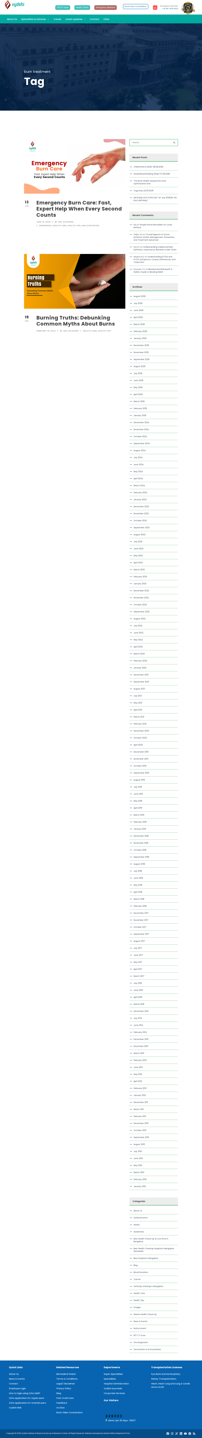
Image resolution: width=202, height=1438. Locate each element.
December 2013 (141, 1039)
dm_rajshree (66, 222)
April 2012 (138, 1081)
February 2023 (140, 576)
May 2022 (138, 639)
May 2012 (138, 1074)
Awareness (45, 225)
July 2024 (138, 457)
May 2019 (138, 801)
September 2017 (141, 934)
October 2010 (140, 1130)
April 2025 (138, 394)
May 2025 (138, 387)
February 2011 (140, 1116)
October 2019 (140, 765)
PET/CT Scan (63, 7)
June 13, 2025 (43, 222)
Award (136, 1224)
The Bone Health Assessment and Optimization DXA (150, 182)
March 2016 (139, 1004)
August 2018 (139, 864)
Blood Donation (141, 1272)
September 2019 (141, 772)
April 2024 (138, 478)
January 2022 (140, 667)
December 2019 (141, 751)
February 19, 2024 (46, 331)
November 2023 (141, 513)
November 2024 (141, 429)
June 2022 (138, 632)
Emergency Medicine (105, 7)
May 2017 (138, 962)
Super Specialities (113, 1374)
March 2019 (139, 815)
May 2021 (138, 702)
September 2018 (141, 857)
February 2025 (140, 408)
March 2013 (139, 1053)
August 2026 (140, 296)
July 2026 (138, 303)
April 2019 (138, 808)
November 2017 (141, 920)
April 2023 (138, 562)
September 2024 (142, 443)
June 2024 (139, 464)
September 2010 (141, 1137)
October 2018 (140, 850)
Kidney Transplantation (163, 1378)
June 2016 (138, 990)
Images (137, 1307)
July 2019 (138, 787)
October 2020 (140, 737)
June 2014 (138, 1025)
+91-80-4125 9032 (170, 8)
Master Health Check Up (145, 1314)
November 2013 (141, 1046)
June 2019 (138, 794)
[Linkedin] (181, 1433)
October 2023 (140, 520)
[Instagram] (172, 1433)
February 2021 (140, 723)
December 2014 (141, 1011)
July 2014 (138, 1018)
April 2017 (138, 969)
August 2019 (139, 780)
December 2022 (141, 590)
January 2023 (140, 583)
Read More (34, 239)
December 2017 (141, 913)
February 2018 (140, 906)
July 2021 (138, 695)
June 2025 (138, 380)
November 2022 (141, 597)
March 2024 (139, 485)
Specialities (110, 1378)
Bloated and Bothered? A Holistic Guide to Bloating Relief (153, 270)
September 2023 (142, 527)
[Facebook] (167, 1433)
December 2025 (141, 345)
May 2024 (138, 471)
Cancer (137, 1279)
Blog (136, 1265)
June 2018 (138, 878)
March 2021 (139, 716)
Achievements (141, 1217)
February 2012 (140, 1088)
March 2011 (139, 1109)
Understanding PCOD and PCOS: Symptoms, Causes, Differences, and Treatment (154, 259)
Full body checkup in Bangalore (148, 1286)
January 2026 (140, 338)
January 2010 (140, 1186)
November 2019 (141, 758)
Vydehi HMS (15, 1407)
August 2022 (139, 618)
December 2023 (141, 506)
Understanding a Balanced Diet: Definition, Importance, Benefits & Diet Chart (155, 248)
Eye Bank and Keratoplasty (165, 1374)
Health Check (82, 7)
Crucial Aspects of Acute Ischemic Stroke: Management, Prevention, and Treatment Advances (154, 237)
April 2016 (138, 997)
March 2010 (139, 1172)
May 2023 (138, 555)
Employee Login (17, 1388)
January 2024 (140, 499)
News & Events (140, 1321)
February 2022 (140, 660)
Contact (94, 19)
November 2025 (141, 352)
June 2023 (138, 548)
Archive (60, 1407)
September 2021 (141, 681)
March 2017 (139, 976)
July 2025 (138, 373)
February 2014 (140, 1032)
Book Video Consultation (136, 6)
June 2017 (138, 955)
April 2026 (138, 317)
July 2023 (138, 541)
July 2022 (138, 625)
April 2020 (138, 744)
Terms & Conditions (67, 1378)
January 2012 (140, 1095)
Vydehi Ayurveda (113, 1388)
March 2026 (139, 324)
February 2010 (140, 1179)
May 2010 (138, 1165)
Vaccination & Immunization (147, 1349)
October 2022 (140, 604)
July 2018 (138, 871)
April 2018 (138, 892)
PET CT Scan (140, 1335)
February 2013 (140, 1060)
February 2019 (140, 822)
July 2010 (138, 1151)
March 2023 (139, 569)
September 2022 (142, 611)
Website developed (93, 1433)
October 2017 (140, 927)
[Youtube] (185, 1433)
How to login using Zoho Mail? (24, 1393)
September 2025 (142, 359)
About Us (12, 19)
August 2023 (139, 534)
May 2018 (138, 885)
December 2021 (141, 674)
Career (57, 19)
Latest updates (73, 19)
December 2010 (141, 1123)
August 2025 (139, 366)
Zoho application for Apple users (26, 1398)
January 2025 (140, 415)
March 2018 (139, 899)
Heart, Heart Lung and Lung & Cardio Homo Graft (170, 1385)
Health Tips (74, 225)
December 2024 (141, 422)
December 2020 (141, 730)
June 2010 (138, 1158)
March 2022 (139, 653)
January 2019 (140, 829)
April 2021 (138, 709)
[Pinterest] (189, 1433)
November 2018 (141, 843)
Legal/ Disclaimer (65, 1383)
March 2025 (139, 401)
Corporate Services (114, 1393)
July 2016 (138, 983)
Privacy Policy (63, 1388)
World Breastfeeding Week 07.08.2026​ (152, 173)
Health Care (60, 225)
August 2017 (139, 941)
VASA (106, 19)
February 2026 (140, 331)
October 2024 (140, 436)
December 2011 (141, 1102)
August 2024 (140, 450)
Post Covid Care (65, 1398)
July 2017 (138, 948)
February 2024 (140, 492)
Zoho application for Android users (27, 1402)
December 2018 (141, 836)
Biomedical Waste (66, 1374)
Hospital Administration (116, 1383)
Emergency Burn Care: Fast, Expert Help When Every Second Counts (79, 209)
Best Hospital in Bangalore (146, 1258)
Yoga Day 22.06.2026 (143, 190)
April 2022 (138, 646)
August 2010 (139, 1144)
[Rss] (194, 1433)
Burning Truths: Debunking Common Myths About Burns (75, 320)
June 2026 (138, 310)
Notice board (140, 1328)
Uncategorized (90, 225)
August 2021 (139, 688)
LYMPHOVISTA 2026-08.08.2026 (148, 166)
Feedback (61, 1402)
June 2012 (138, 1067)
